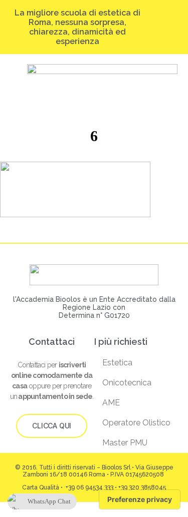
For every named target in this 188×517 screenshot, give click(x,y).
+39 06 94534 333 (88, 487)
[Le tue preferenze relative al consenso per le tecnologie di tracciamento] (139, 499)
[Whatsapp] (168, 31)
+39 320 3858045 (142, 487)
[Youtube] (159, 31)
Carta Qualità (40, 487)
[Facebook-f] (173, 23)
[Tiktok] (163, 23)
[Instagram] (154, 23)
